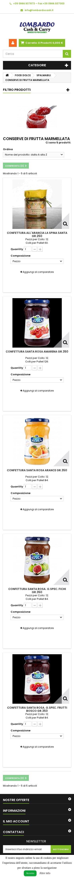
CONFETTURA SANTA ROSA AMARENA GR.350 (37, 352)
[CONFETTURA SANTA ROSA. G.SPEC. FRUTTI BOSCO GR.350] (37, 679)
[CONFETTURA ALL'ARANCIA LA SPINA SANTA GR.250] (37, 204)
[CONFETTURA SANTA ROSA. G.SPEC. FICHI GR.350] (37, 560)
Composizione (21, 256)
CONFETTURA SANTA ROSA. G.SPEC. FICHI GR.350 (37, 590)
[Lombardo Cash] (37, 26)
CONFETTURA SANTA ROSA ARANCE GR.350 (37, 470)
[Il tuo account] (13, 43)
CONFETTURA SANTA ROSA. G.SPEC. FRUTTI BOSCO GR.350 (37, 709)
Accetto (30, 873)
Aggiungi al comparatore (38, 272)
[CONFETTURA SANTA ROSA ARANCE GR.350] (37, 441)
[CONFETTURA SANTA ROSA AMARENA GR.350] (37, 323)
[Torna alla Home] (7, 75)
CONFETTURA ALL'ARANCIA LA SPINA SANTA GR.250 (37, 234)
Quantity (17, 249)
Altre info (44, 873)
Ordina (8, 149)
